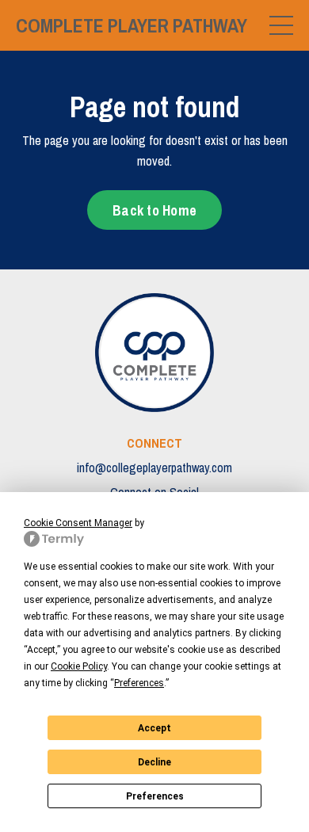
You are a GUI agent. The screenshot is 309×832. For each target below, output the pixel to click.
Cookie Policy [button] (79, 666)
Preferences (155, 796)
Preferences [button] (139, 683)
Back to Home (154, 210)
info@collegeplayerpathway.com (154, 467)
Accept (154, 728)
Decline (154, 762)
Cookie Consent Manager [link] (78, 523)
